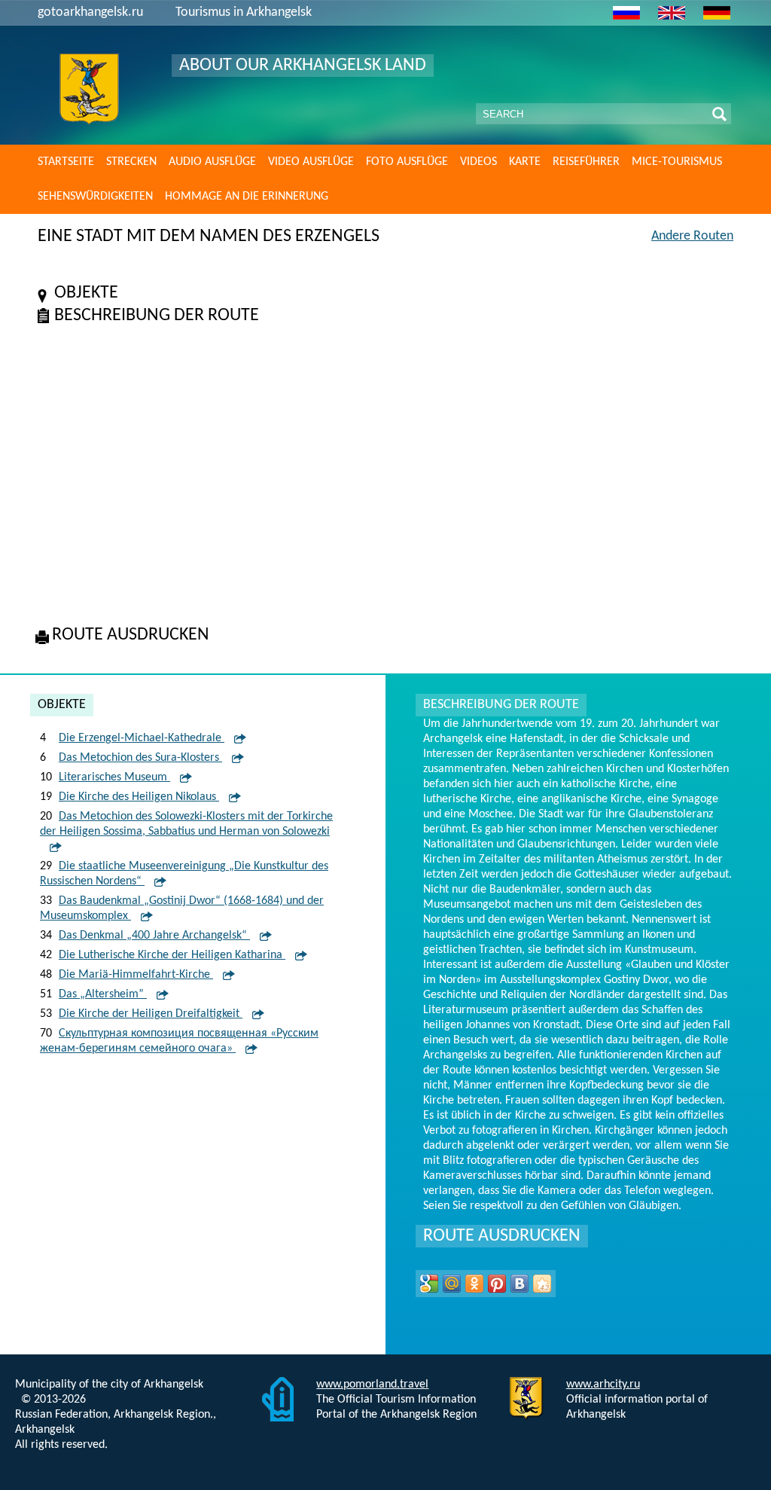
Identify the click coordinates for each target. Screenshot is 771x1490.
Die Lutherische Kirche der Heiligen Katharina (172, 955)
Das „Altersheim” (103, 994)
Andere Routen (692, 236)
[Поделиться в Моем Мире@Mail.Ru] (452, 1284)
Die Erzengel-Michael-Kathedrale (141, 738)
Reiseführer (586, 162)
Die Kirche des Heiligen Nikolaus (139, 797)
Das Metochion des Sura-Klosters (140, 758)
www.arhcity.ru (603, 1385)
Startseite (66, 162)
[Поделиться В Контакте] (519, 1284)
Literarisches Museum (114, 777)
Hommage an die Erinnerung (246, 197)
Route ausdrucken (502, 1236)
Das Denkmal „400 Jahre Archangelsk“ (154, 936)
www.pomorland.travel (372, 1385)
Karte (525, 162)
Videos (478, 162)
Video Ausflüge (311, 162)
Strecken (131, 162)
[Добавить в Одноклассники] (474, 1284)
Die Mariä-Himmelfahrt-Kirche (136, 975)
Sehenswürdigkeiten (95, 197)
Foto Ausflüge (407, 162)
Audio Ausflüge (212, 162)
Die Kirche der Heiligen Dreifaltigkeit (150, 1014)
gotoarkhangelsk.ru (90, 12)
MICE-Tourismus (677, 162)
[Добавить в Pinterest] (497, 1284)
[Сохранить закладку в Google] (429, 1284)
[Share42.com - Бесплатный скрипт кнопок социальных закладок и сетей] (542, 1284)
